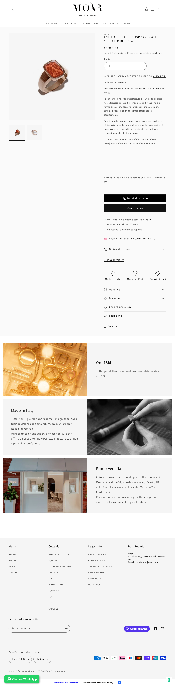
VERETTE (53, 572)
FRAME (52, 578)
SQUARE (52, 560)
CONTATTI (14, 572)
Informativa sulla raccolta (66, 683)
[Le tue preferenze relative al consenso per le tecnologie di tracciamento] (169, 680)
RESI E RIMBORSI (97, 572)
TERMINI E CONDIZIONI (100, 566)
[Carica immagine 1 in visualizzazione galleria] (17, 132)
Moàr (18, 671)
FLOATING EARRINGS (59, 566)
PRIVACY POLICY (97, 554)
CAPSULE (53, 609)
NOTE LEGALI (95, 584)
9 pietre (123, 177)
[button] (12, 9)
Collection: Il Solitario (115, 82)
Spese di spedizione (130, 53)
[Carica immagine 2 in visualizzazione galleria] (35, 132)
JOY (50, 596)
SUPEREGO (54, 590)
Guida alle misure (114, 260)
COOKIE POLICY (96, 560)
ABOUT (12, 554)
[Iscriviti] (66, 629)
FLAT (51, 602)
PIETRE (12, 560)
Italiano (41, 659)
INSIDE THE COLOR (58, 554)
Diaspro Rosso (141, 88)
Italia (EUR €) (18, 659)
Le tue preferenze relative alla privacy (97, 683)
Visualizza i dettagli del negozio (124, 229)
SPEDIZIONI (94, 578)
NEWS (12, 566)
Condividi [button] (113, 326)
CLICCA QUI (159, 76)
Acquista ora (135, 208)
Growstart (61, 671)
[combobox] (161, 8)
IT (158, 8)
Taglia (107, 59)
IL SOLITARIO (55, 584)
